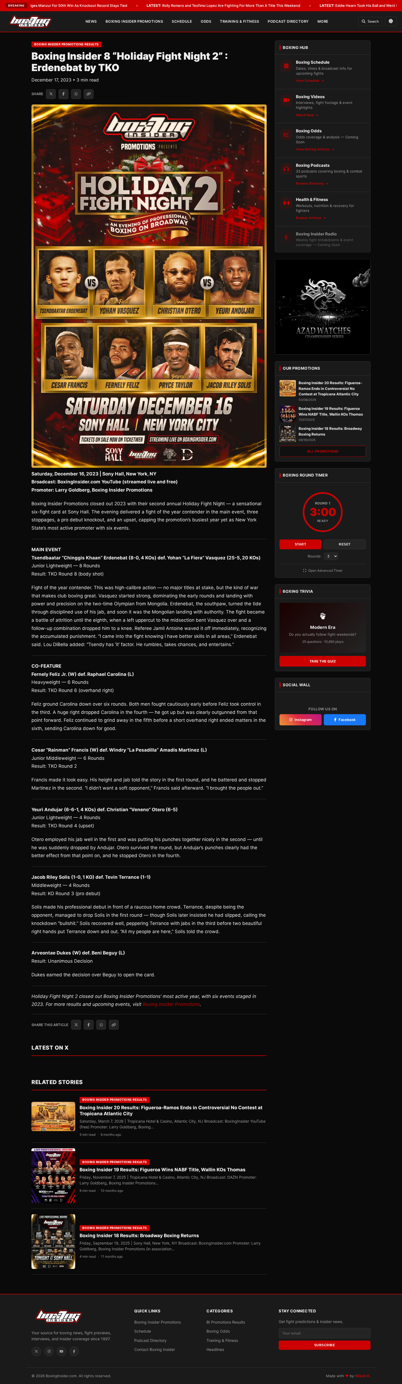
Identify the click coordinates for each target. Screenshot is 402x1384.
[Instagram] (49, 1351)
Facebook (347, 719)
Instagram (303, 719)
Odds (206, 21)
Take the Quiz (323, 661)
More (322, 21)
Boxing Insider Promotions (134, 21)
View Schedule (308, 80)
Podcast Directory (288, 21)
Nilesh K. (363, 1376)
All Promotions (323, 451)
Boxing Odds (218, 1331)
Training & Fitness (239, 21)
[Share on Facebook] (63, 94)
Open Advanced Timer (324, 570)
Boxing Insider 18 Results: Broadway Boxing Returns (139, 1235)
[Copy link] (89, 94)
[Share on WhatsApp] (76, 94)
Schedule (182, 21)
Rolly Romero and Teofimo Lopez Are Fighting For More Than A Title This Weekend (223, 5)
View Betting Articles (313, 149)
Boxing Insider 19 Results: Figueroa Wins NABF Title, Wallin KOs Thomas (163, 1169)
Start (300, 544)
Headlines (215, 1349)
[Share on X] (51, 94)
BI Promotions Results (225, 1322)
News (91, 21)
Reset (345, 544)
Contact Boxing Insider (154, 1349)
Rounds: (315, 556)
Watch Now (305, 115)
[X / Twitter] (36, 1351)
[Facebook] (74, 1351)
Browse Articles (309, 218)
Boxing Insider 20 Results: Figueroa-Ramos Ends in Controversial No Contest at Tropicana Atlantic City (330, 388)
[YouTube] (61, 1351)
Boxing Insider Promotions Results (66, 44)
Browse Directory (310, 183)
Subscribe (324, 1345)
